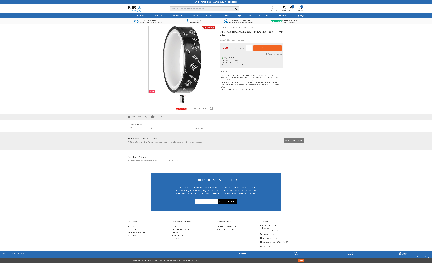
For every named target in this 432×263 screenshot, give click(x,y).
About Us (131, 226)
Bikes (227, 15)
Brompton (283, 15)
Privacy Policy (177, 235)
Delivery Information (179, 226)
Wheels (194, 15)
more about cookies (193, 260)
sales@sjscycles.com (271, 238)
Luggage (300, 15)
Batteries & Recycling (136, 232)
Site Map (175, 238)
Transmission (157, 15)
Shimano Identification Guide (227, 226)
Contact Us (132, 229)
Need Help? (132, 235)
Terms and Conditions (180, 232)
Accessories (211, 15)
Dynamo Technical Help (225, 229)
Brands (140, 15)
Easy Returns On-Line (180, 229)
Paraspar (427, 257)
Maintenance (265, 15)
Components (177, 15)
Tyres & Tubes (244, 15)
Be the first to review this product (232, 40)
